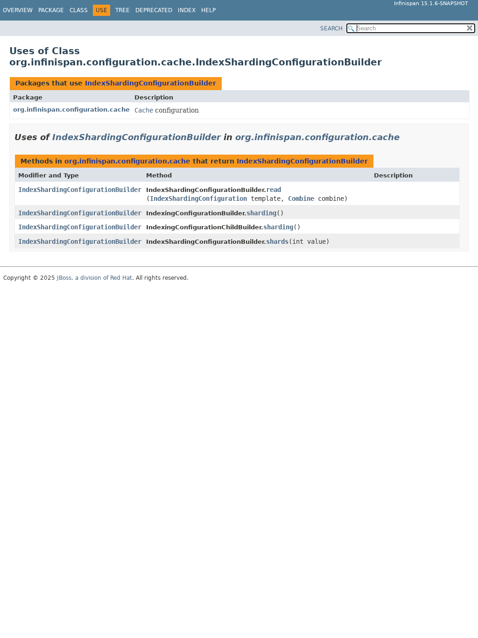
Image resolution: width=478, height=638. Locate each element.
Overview (18, 10)
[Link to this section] (406, 137)
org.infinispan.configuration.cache (71, 109)
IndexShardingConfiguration (198, 198)
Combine (301, 198)
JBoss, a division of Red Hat (94, 278)
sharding (261, 213)
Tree (122, 10)
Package (51, 10)
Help (208, 10)
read (273, 189)
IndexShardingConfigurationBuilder (150, 83)
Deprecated (153, 10)
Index (187, 10)
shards (277, 241)
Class (79, 10)
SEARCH (331, 28)
